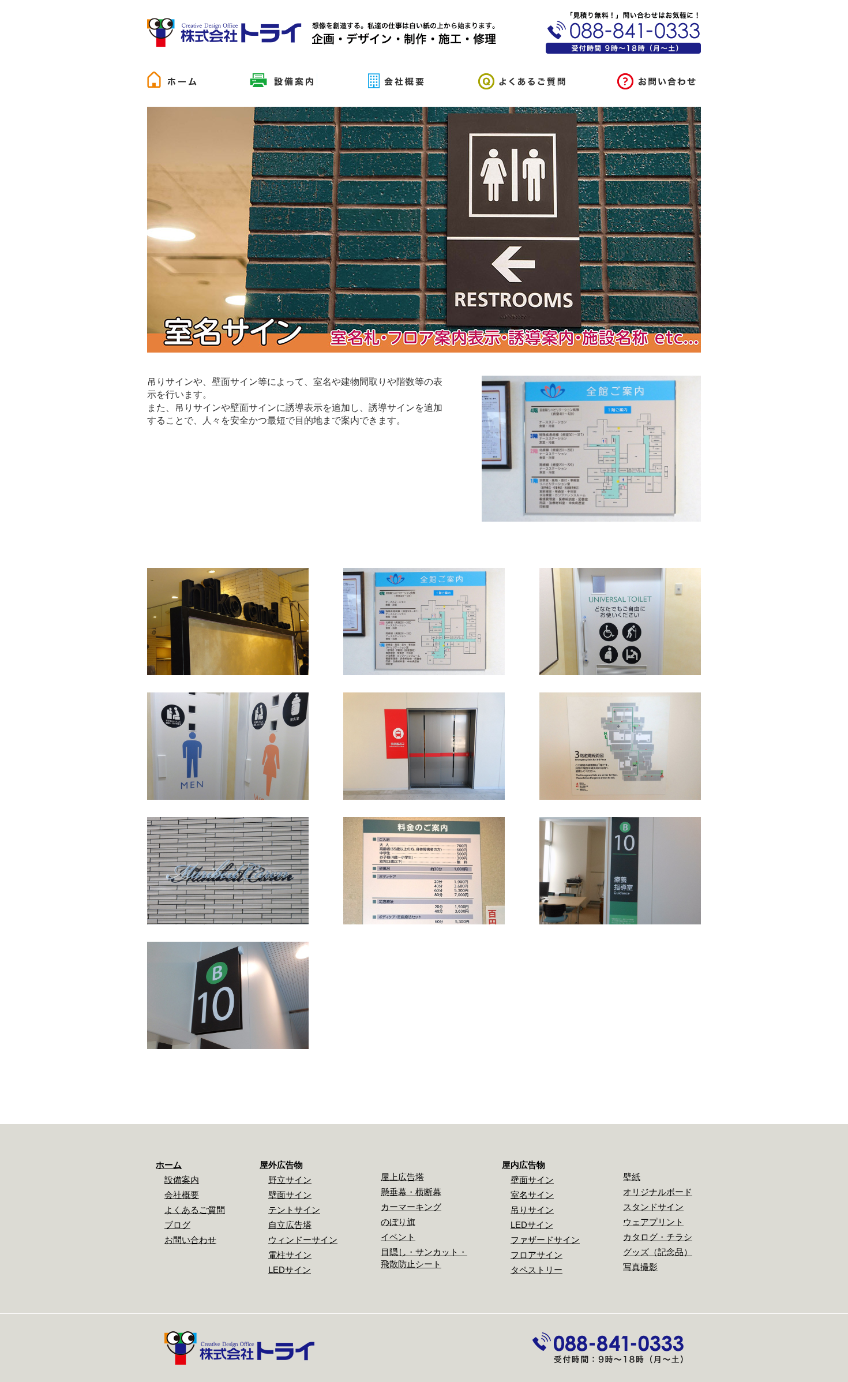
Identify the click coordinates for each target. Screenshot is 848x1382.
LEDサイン (289, 1270)
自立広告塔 (290, 1225)
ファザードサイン (545, 1240)
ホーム (169, 1165)
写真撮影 (640, 1267)
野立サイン (290, 1180)
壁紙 (631, 1177)
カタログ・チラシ (657, 1237)
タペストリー (536, 1270)
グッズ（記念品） (657, 1252)
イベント (398, 1237)
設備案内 (181, 1180)
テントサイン (294, 1210)
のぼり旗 (398, 1222)
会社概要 (181, 1195)
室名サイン (532, 1195)
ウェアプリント (653, 1222)
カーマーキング (411, 1207)
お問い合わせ (190, 1240)
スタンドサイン (653, 1207)
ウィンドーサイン (302, 1240)
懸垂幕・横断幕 (411, 1192)
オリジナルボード (657, 1192)
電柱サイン (290, 1255)
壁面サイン (290, 1195)
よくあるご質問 (194, 1210)
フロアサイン (536, 1255)
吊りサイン (532, 1210)
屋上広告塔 (402, 1177)
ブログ (177, 1225)
